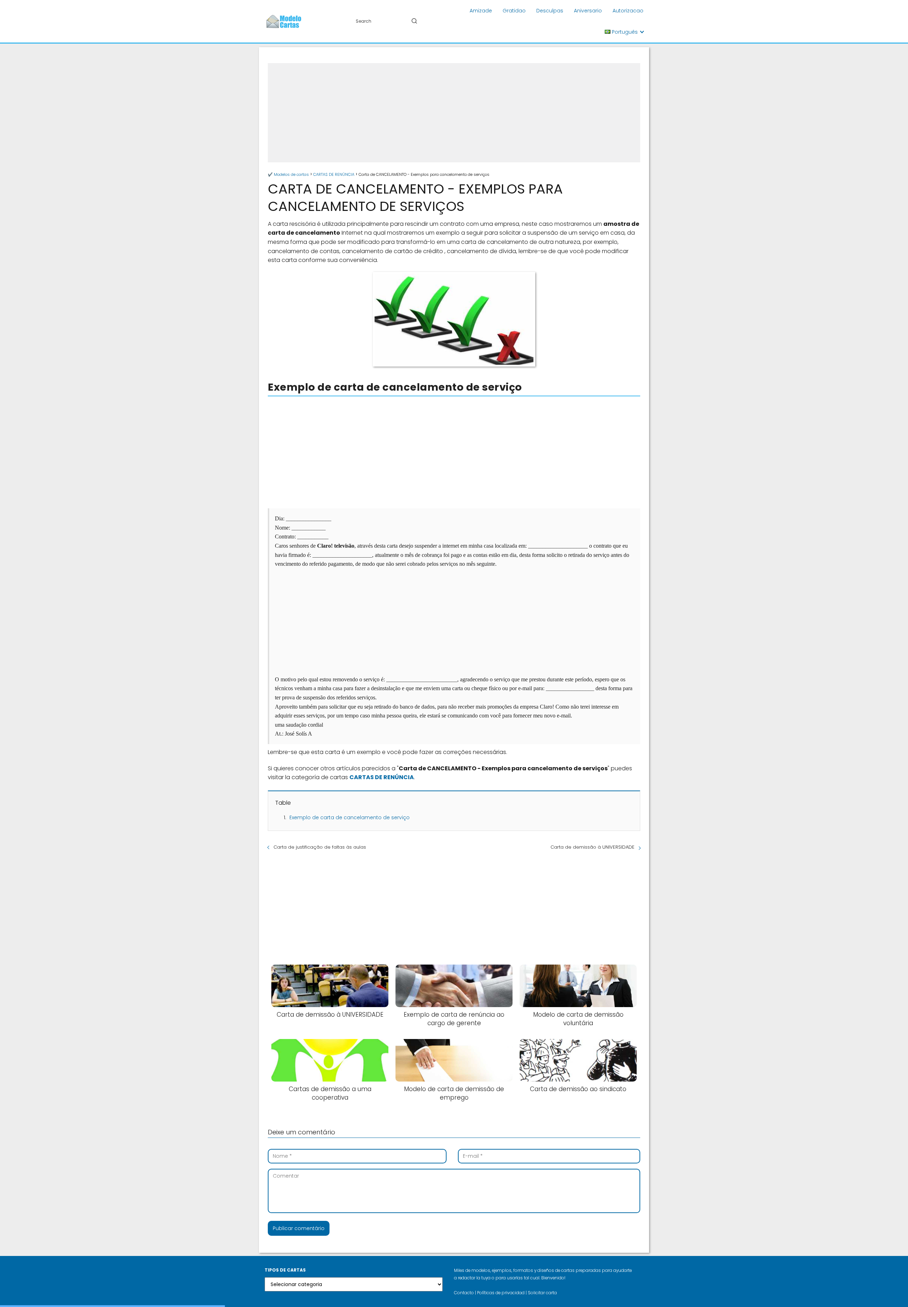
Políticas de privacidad (501, 1293)
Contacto (464, 1293)
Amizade (481, 10)
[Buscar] (414, 21)
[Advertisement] (454, 112)
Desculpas (549, 10)
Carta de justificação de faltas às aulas (319, 847)
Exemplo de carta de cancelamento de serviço (349, 817)
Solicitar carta (542, 1293)
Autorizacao (628, 10)
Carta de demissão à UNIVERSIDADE (592, 847)
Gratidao (514, 10)
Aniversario (588, 10)
